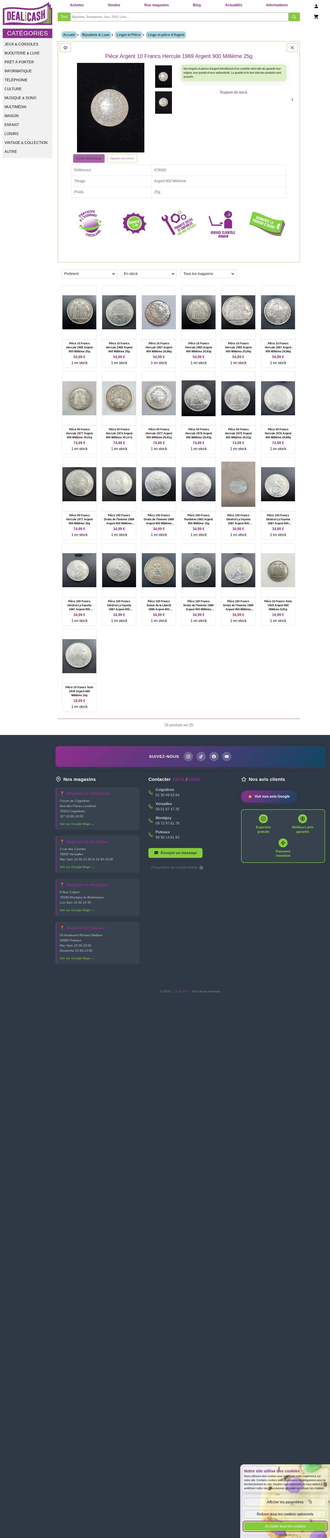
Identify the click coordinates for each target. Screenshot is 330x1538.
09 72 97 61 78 (167, 823)
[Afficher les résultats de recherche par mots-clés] (294, 17)
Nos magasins (156, 5)
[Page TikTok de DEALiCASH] (201, 756)
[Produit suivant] (292, 99)
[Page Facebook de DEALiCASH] (214, 756)
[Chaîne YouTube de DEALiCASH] (226, 756)
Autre (10, 152)
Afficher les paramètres (285, 1502)
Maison (11, 116)
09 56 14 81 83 (167, 837)
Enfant (11, 125)
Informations (277, 5)
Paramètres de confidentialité (175, 867)
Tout (64, 17)
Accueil (69, 35)
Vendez (114, 5)
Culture (13, 89)
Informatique (18, 71)
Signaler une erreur (122, 158)
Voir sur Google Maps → (77, 824)
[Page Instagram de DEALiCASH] (188, 756)
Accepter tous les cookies (285, 1526)
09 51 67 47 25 (167, 809)
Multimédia (15, 107)
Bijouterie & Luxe (22, 53)
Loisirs (11, 134)
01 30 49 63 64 (167, 795)
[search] (179, 17)
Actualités (233, 5)
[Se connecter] (316, 6)
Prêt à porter (19, 62)
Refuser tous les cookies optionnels (285, 1514)
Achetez (77, 5)
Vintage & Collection (26, 143)
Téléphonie (16, 80)
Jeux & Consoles (21, 44)
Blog (197, 5)
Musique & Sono (20, 98)
